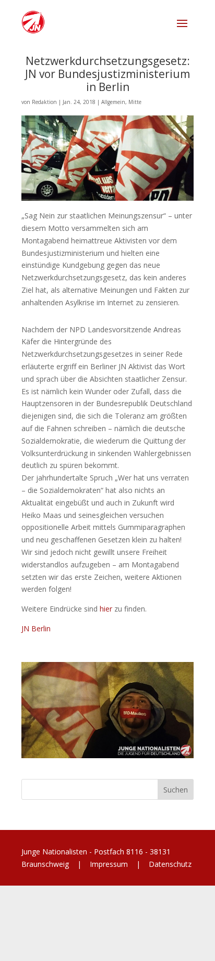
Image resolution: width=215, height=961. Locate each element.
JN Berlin (36, 628)
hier (106, 609)
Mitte (134, 102)
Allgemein (113, 102)
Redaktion (44, 102)
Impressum (109, 864)
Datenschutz (169, 864)
